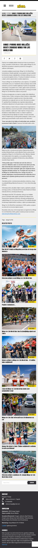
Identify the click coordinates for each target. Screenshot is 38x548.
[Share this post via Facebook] (4, 58)
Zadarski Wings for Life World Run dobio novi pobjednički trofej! (15, 390)
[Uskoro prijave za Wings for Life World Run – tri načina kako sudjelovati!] (19, 347)
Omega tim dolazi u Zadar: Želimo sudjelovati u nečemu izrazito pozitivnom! (19, 447)
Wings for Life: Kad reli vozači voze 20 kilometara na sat (18, 418)
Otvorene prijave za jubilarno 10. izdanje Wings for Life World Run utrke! (18, 476)
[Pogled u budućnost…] (19, 291)
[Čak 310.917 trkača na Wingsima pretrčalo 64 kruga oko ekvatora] (19, 236)
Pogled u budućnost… (8, 305)
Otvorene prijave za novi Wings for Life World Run (17, 278)
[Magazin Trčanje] (21, 6)
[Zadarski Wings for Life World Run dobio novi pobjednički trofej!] (19, 375)
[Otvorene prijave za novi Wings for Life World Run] (19, 265)
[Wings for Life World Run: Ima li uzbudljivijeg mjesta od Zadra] (19, 318)
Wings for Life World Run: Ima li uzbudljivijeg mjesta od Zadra (19, 332)
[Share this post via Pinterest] (20, 58)
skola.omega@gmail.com (13, 504)
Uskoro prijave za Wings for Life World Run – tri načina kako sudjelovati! (18, 361)
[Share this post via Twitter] (9, 58)
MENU (11, 5)
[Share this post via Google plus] (14, 58)
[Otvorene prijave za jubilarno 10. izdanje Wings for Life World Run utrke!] (19, 462)
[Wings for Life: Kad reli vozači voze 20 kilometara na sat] (19, 404)
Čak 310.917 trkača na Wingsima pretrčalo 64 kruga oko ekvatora (19, 250)
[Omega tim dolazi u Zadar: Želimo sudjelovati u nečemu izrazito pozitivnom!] (19, 433)
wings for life (9, 220)
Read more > (32, 246)
